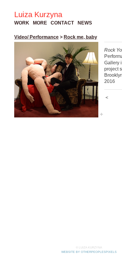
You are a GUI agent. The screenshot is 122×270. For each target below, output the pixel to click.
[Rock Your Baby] (56, 79)
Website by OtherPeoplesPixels (89, 251)
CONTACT (62, 22)
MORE (40, 22)
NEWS (85, 22)
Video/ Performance (36, 37)
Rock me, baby (80, 37)
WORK (21, 22)
